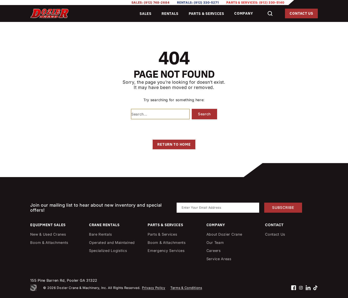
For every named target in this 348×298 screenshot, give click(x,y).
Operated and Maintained (112, 242)
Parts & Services (162, 234)
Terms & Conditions (186, 288)
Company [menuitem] (243, 13)
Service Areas (218, 259)
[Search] (270, 13)
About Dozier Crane (224, 234)
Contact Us (301, 13)
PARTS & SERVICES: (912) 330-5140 (255, 2)
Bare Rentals (100, 234)
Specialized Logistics (108, 251)
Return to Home (174, 144)
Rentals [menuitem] (170, 13)
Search (204, 114)
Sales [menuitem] (145, 13)
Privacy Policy (153, 288)
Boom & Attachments (49, 242)
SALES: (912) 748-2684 (151, 2)
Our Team (215, 242)
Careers (213, 251)
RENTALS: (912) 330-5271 (198, 2)
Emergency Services (166, 251)
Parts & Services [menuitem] (206, 13)
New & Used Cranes (48, 234)
